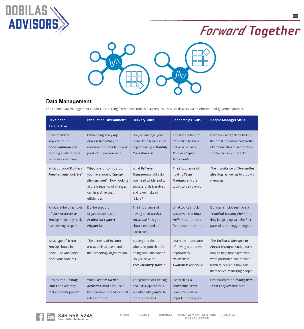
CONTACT (229, 314)
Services (165, 314)
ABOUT (144, 314)
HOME (125, 314)
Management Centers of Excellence (197, 316)
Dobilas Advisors (81, 319)
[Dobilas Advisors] (36, 22)
